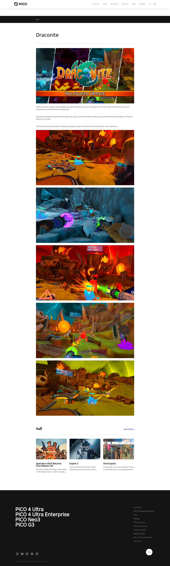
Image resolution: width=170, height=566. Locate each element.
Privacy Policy (139, 522)
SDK (135, 515)
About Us (137, 541)
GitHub (137, 518)
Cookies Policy (140, 530)
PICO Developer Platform (144, 511)
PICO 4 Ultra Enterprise (42, 514)
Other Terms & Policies (143, 537)
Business (125, 4)
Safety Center (139, 533)
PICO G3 (24, 524)
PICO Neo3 (27, 519)
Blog (134, 4)
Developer (114, 4)
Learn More (128, 429)
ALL (37, 19)
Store (105, 4)
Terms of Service (140, 526)
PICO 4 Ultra (29, 509)
